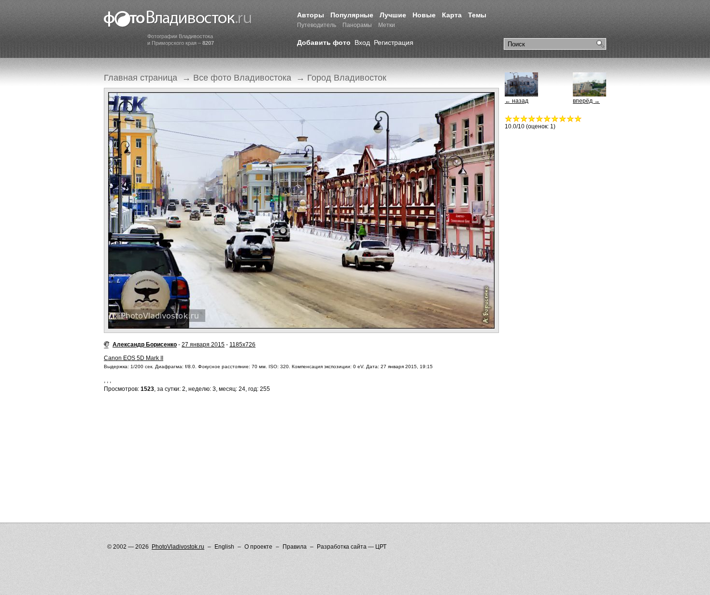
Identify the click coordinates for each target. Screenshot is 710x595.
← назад (516, 100)
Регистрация (393, 42)
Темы (477, 15)
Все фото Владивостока (242, 78)
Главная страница (140, 78)
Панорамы (357, 25)
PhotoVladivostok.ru (178, 546)
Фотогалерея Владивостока (178, 19)
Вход (362, 42)
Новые (424, 15)
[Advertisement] (279, 438)
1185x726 (242, 344)
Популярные (351, 15)
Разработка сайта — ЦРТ (351, 546)
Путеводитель (316, 25)
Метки (386, 25)
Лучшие (393, 15)
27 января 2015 (203, 344)
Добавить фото (324, 42)
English (224, 546)
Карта (452, 15)
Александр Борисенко (145, 344)
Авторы (310, 15)
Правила (295, 546)
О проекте (258, 546)
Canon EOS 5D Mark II (133, 358)
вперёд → (586, 100)
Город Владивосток (346, 78)
